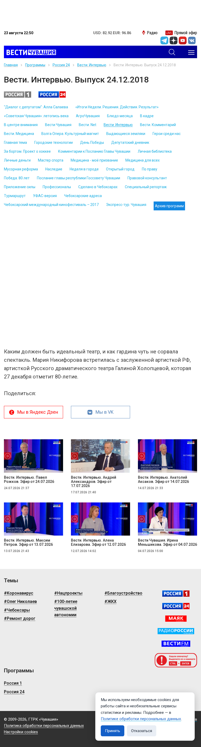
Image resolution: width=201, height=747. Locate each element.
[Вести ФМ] (175, 644)
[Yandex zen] (173, 40)
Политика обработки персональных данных (44, 725)
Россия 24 (61, 65)
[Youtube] (183, 40)
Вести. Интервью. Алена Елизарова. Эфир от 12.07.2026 (98, 542)
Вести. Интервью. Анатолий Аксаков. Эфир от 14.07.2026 (163, 479)
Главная (11, 65)
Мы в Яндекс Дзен (37, 412)
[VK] (192, 40)
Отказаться (141, 730)
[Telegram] (164, 40)
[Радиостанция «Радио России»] (176, 631)
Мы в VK (105, 412)
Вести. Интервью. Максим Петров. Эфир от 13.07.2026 (28, 542)
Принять (112, 730)
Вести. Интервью (91, 65)
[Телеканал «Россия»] (175, 593)
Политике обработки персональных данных (141, 718)
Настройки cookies (21, 732)
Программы (35, 65)
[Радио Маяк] (176, 618)
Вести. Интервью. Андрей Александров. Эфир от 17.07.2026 (93, 481)
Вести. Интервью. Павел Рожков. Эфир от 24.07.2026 (29, 479)
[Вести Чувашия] (30, 52)
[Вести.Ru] (175, 606)
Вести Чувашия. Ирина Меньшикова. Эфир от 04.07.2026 (167, 542)
